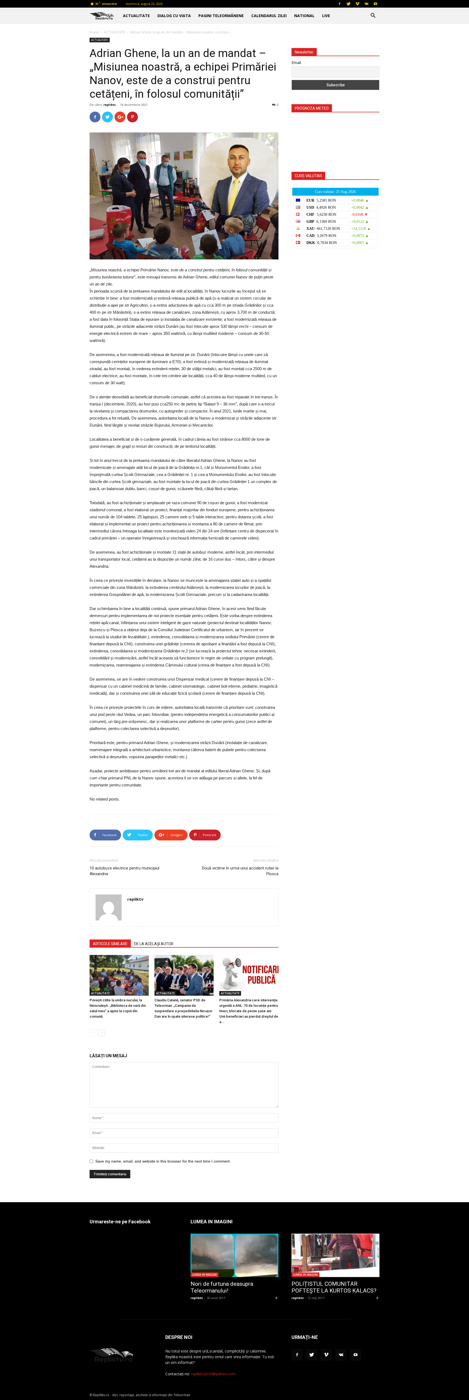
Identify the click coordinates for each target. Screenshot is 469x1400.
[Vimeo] (357, 4)
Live (326, 15)
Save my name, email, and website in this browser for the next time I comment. (163, 1161)
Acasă (94, 32)
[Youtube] (375, 4)
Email (296, 62)
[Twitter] (348, 4)
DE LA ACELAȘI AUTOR (153, 944)
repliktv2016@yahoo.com (213, 1373)
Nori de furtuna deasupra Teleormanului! (222, 1287)
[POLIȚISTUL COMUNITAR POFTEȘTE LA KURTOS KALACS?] (335, 1255)
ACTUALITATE (136, 15)
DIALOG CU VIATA (174, 15)
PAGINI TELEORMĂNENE (221, 15)
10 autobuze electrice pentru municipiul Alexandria (124, 871)
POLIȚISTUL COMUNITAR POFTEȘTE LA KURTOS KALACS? (333, 1287)
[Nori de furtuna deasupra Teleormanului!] (234, 1255)
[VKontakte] (366, 4)
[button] (372, 16)
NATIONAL (304, 15)
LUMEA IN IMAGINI (204, 1275)
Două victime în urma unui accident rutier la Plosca (240, 871)
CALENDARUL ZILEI (269, 15)
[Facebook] (339, 4)
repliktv (109, 105)
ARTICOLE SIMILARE (110, 944)
